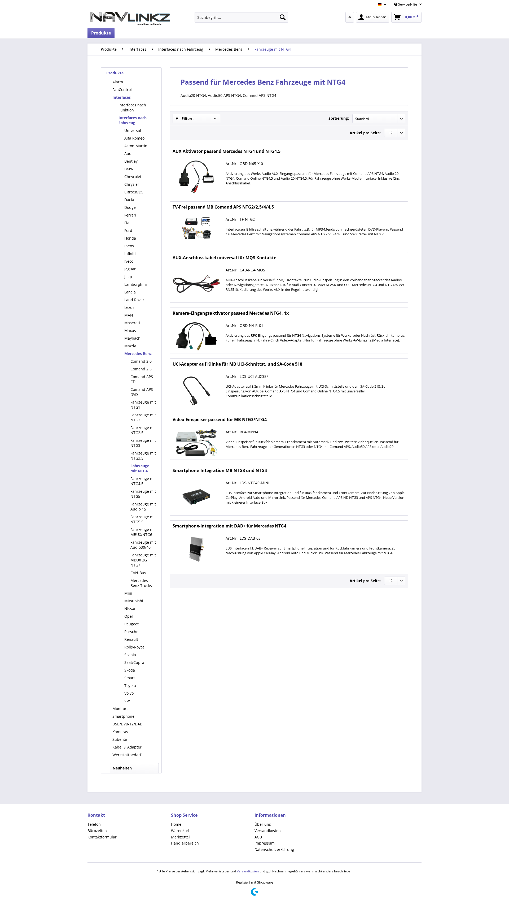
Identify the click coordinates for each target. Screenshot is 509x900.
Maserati (132, 322)
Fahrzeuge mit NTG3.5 (143, 456)
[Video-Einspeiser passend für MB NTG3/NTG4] (196, 443)
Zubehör (120, 739)
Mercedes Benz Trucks (141, 583)
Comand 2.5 (141, 368)
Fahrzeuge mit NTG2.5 (143, 430)
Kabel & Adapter (127, 747)
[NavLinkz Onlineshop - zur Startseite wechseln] (130, 18)
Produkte (115, 72)
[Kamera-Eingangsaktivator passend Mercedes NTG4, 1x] (196, 336)
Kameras (120, 731)
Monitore (120, 708)
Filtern (187, 118)
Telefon (94, 824)
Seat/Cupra (134, 662)
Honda (130, 238)
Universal (132, 130)
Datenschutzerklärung (274, 849)
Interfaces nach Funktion (132, 107)
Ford (128, 230)
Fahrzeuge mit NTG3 (143, 443)
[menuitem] (241, 17)
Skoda (129, 670)
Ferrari (130, 215)
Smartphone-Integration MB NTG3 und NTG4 (220, 470)
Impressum (264, 843)
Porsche (131, 631)
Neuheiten (122, 768)
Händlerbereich (185, 843)
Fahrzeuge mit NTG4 (139, 468)
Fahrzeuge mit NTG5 (143, 494)
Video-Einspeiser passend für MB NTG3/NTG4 (220, 419)
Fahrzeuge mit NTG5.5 (143, 519)
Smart (129, 677)
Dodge (130, 207)
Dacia (129, 199)
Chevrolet (132, 176)
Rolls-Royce (134, 647)
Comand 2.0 (141, 361)
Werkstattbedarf (126, 754)
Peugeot (131, 623)
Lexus (129, 307)
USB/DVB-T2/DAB (127, 723)
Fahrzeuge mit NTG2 (143, 417)
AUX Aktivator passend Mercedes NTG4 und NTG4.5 (226, 151)
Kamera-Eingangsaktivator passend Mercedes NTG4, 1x (231, 313)
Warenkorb (181, 830)
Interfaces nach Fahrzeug (133, 120)
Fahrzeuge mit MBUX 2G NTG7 (143, 560)
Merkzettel (180, 837)
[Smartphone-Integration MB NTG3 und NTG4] (196, 496)
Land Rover (134, 299)
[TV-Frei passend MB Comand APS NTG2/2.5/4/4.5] (196, 230)
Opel (128, 616)
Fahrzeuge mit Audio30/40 (143, 545)
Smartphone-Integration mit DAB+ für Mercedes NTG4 (229, 526)
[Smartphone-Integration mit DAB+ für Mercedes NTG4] (196, 549)
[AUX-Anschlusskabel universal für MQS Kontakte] (196, 283)
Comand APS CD (141, 379)
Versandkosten (267, 830)
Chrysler (131, 184)
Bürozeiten (97, 830)
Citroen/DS (133, 191)
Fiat (127, 222)
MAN (128, 315)
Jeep (128, 276)
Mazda (130, 345)
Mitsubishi (133, 600)
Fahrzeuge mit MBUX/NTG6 (143, 532)
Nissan (130, 608)
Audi (128, 153)
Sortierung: (338, 118)
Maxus (130, 330)
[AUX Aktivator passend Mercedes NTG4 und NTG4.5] (196, 177)
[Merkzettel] (349, 17)
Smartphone (123, 716)
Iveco (128, 261)
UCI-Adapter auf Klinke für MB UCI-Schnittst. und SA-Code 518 (237, 364)
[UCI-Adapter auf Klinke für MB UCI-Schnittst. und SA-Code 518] (196, 389)
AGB (258, 837)
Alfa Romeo (134, 138)
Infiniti (130, 253)
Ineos (129, 245)
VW (127, 700)
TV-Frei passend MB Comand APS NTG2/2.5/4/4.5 (223, 207)
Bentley (131, 161)
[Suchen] (282, 17)
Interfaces (121, 97)
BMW (129, 168)
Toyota (130, 685)
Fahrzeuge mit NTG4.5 (143, 481)
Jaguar (130, 268)
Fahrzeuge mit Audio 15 (143, 506)
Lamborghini (135, 284)
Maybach (132, 338)
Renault (131, 639)
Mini (128, 593)
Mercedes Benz (138, 353)
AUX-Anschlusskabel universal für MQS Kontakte (224, 258)
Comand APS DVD (141, 392)
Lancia (130, 292)
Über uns (262, 824)
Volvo (129, 693)
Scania (130, 654)
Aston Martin (135, 145)
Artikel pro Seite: (365, 132)
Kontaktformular (102, 837)
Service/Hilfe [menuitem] (407, 4)
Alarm (117, 81)
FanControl (122, 89)
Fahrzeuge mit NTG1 (143, 405)
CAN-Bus (138, 572)
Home (176, 824)
